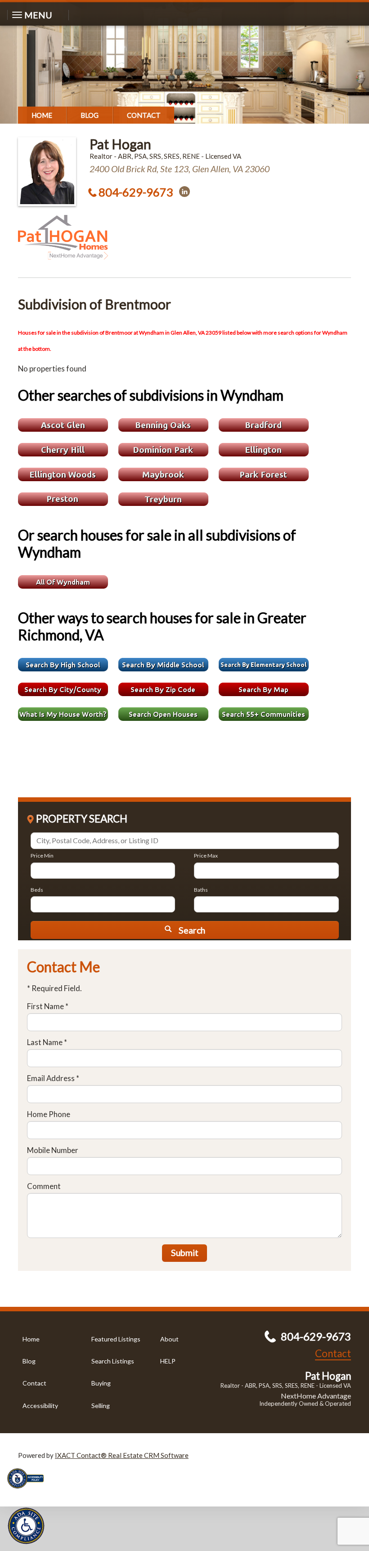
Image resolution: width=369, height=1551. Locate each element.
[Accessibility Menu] (26, 1526)
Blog (90, 115)
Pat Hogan (120, 144)
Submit (184, 1252)
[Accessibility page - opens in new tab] (29, 1491)
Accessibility (40, 1405)
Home (42, 115)
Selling (100, 1405)
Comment (44, 1186)
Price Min (42, 855)
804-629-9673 (136, 192)
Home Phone (48, 1114)
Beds (37, 889)
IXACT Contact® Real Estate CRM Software (122, 1455)
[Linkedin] (184, 191)
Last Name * (47, 1042)
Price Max (206, 855)
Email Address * (53, 1078)
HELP (168, 1361)
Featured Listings (115, 1339)
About (169, 1339)
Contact (144, 115)
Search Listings (112, 1361)
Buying (101, 1383)
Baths (201, 889)
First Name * (47, 1006)
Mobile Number (52, 1150)
